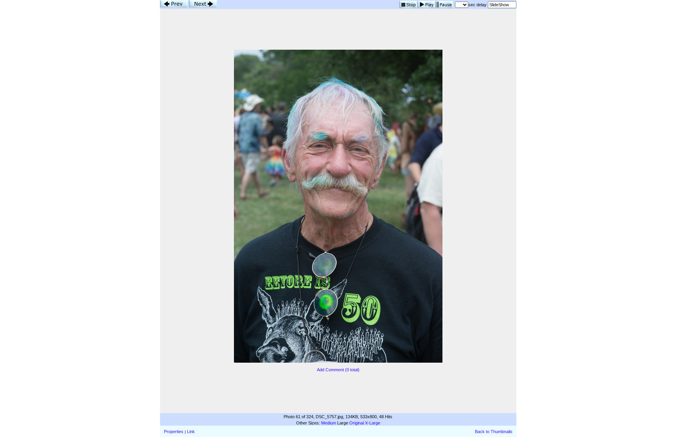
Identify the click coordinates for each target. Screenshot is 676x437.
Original (356, 423)
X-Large (372, 423)
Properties (173, 431)
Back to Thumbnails (493, 431)
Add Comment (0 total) (338, 369)
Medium (328, 423)
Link (191, 431)
